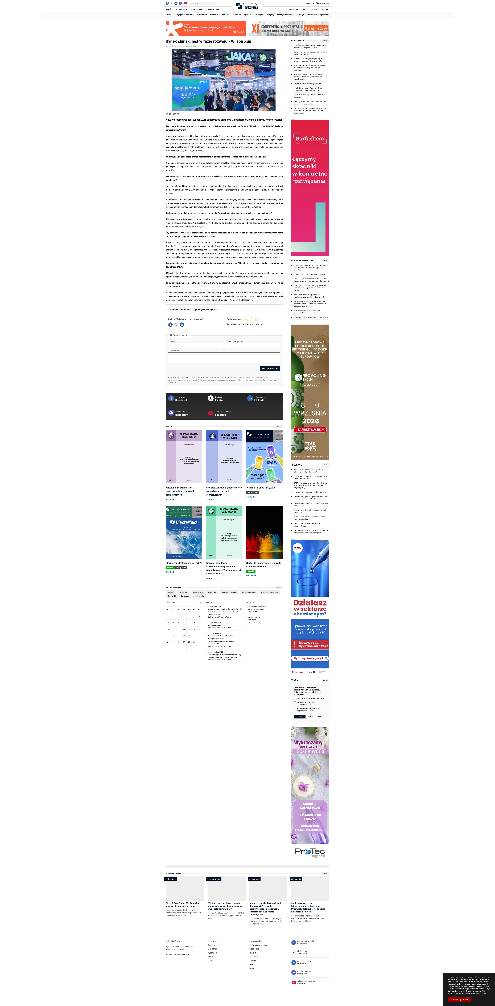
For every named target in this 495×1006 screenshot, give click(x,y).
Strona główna (171, 46)
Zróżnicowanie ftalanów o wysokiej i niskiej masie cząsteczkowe (309, 518)
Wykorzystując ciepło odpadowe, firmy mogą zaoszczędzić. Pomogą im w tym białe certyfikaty (310, 67)
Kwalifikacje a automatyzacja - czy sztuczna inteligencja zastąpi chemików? (310, 46)
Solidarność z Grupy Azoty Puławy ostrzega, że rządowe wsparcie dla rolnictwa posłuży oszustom (311, 267)
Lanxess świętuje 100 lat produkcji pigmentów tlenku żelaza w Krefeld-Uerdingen (311, 498)
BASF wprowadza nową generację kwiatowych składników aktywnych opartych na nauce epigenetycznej (311, 110)
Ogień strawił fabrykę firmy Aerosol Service (309, 274)
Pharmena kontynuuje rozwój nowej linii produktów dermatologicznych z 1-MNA (308, 60)
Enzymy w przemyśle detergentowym (307, 84)
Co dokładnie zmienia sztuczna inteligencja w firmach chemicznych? (310, 53)
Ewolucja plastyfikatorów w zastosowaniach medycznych (310, 511)
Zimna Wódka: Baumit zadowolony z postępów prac (311, 504)
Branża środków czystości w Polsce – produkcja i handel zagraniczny (308, 311)
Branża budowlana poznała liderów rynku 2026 (311, 317)
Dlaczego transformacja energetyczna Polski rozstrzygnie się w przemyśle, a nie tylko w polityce (310, 288)
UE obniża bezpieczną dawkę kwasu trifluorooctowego (307, 525)
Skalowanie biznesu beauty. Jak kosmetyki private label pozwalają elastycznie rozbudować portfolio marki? (311, 77)
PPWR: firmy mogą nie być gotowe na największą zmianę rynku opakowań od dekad (310, 296)
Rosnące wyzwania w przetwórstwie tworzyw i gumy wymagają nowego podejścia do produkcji (311, 280)
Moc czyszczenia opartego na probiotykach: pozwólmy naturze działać (310, 103)
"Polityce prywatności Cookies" (475, 993)
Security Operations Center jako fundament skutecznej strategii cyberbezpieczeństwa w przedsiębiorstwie (310, 303)
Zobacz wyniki (314, 717)
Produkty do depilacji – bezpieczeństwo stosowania (308, 96)
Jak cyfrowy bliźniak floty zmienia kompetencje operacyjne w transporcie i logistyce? (311, 531)
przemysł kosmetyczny (206, 310)
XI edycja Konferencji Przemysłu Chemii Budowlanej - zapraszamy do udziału (308, 89)
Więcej (279, 426)
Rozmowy (181, 46)
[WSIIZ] (322, 3)
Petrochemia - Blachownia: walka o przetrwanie (311, 492)
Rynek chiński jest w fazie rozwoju (198, 46)
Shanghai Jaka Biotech (180, 310)
